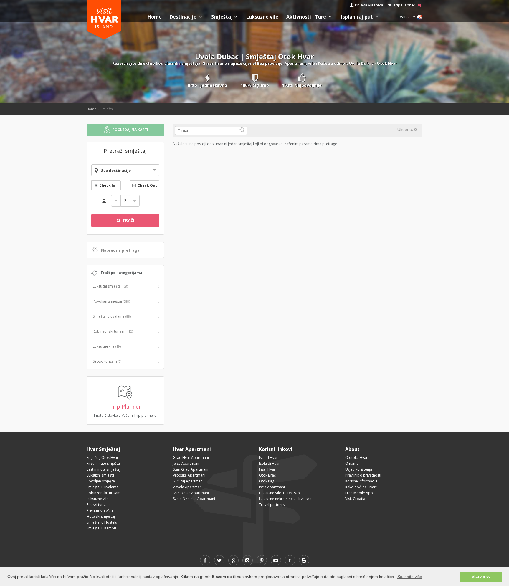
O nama (351, 463)
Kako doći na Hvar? (361, 486)
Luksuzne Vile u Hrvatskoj (280, 492)
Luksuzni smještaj (110, 286)
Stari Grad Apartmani (190, 469)
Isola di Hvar (269, 463)
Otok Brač (267, 475)
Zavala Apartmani (188, 486)
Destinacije (184, 17)
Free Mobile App (359, 492)
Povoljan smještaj (111, 301)
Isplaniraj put (357, 17)
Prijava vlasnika (369, 5)
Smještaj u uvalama (112, 316)
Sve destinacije (116, 170)
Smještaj (222, 17)
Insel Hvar (267, 469)
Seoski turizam (107, 361)
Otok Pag (266, 481)
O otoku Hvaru (357, 457)
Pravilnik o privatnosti (363, 475)
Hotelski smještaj (101, 516)
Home (155, 17)
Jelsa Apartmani (186, 463)
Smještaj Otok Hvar (102, 457)
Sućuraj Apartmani (188, 481)
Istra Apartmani (272, 486)
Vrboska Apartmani (189, 475)
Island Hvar (268, 457)
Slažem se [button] (481, 577)
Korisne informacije (361, 481)
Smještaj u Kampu (101, 528)
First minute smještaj (104, 463)
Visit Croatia (355, 498)
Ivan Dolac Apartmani (191, 492)
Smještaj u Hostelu (102, 522)
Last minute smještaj (103, 469)
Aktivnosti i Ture (306, 17)
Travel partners (272, 504)
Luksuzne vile (262, 17)
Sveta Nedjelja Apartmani (194, 498)
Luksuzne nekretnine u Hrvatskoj (286, 498)
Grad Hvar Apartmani (191, 457)
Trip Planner (407, 5)
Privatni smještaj (100, 510)
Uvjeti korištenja (358, 469)
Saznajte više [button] (409, 576)
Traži (127, 220)
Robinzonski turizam (113, 331)
